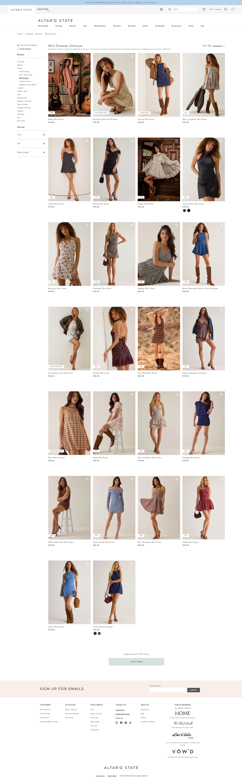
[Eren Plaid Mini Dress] (159, 338)
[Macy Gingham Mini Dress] (204, 85)
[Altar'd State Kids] (182, 735)
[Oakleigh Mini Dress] (114, 254)
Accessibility (94, 730)
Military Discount (96, 714)
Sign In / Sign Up (71, 709)
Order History (44, 718)
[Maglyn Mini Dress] (159, 254)
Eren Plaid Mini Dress (147, 373)
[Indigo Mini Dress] (159, 169)
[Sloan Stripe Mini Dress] (114, 508)
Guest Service (96, 705)
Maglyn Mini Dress (146, 288)
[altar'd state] (55, 20)
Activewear (160, 26)
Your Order (45, 705)
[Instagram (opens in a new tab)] (116, 723)
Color (19, 135)
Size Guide (94, 718)
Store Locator (94, 722)
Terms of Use (100, 776)
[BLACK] (188, 210)
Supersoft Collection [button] (24, 108)
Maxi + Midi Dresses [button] (25, 75)
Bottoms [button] (20, 65)
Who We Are (145, 709)
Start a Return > (45, 709)
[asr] (182, 723)
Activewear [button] (21, 62)
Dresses (72, 26)
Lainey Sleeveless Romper (195, 373)
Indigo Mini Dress (146, 204)
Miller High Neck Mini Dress (61, 542)
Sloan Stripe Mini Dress (104, 542)
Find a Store (25, 49)
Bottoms (132, 26)
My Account (70, 705)
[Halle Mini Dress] (114, 423)
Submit (194, 690)
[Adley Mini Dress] (69, 85)
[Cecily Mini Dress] (69, 169)
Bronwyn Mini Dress (57, 288)
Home (191, 26)
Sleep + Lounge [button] (22, 104)
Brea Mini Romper (56, 458)
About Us (145, 705)
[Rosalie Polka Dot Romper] (114, 85)
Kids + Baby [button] (21, 121)
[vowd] (182, 751)
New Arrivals (43, 26)
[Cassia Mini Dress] (159, 85)
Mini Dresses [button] (24, 78)
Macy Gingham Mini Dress (195, 119)
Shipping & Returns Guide (49, 722)
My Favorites (69, 718)
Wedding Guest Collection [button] (28, 85)
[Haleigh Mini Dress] (204, 423)
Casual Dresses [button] (24, 71)
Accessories (176, 26)
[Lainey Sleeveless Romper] (204, 338)
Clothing (58, 26)
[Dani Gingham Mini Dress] (159, 423)
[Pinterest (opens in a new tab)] (125, 723)
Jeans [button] (19, 94)
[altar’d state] (21, 9)
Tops (85, 26)
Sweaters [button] (20, 111)
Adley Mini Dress (56, 119)
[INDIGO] (95, 633)
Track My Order (45, 714)
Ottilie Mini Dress (191, 542)
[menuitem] (43, 26)
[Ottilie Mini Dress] (204, 508)
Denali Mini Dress (101, 204)
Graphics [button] (20, 88)
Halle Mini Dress (100, 458)
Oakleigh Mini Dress (102, 288)
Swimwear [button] (20, 114)
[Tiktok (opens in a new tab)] (130, 723)
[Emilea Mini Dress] (114, 338)
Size (18, 143)
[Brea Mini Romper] (69, 423)
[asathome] (182, 711)
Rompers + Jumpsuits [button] (24, 101)
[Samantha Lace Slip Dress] (69, 338)
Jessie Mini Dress (56, 627)
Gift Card (93, 726)
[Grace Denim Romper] (114, 592)
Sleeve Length (23, 152)
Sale (202, 26)
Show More (136, 662)
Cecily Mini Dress (56, 204)
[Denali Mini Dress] (114, 169)
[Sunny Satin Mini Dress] (204, 169)
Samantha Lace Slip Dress (60, 373)
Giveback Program (123, 714)
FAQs (92, 709)
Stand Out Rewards (72, 714)
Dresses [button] (19, 68)
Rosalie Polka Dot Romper (105, 119)
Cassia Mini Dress (146, 119)
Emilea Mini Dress (101, 373)
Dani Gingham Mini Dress (149, 458)
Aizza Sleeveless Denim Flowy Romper (200, 288)
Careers (143, 718)
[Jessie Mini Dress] (69, 592)
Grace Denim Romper (103, 627)
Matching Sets (100, 26)
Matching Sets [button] (22, 98)
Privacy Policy (112, 776)
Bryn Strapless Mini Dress (150, 542)
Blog (142, 714)
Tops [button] (18, 117)
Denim (145, 26)
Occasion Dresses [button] (25, 81)
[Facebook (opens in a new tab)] (121, 723)
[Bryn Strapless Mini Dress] (159, 508)
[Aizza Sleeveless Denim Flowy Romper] (204, 254)
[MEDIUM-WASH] (99, 633)
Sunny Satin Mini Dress (193, 204)
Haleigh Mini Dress (191, 458)
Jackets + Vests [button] (22, 91)
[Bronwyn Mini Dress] (69, 254)
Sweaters (117, 26)
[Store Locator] (161, 9)
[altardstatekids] (43, 9)
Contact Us (121, 705)
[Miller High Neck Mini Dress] (69, 508)
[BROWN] (184, 210)
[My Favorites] (204, 9)
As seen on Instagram (148, 722)
